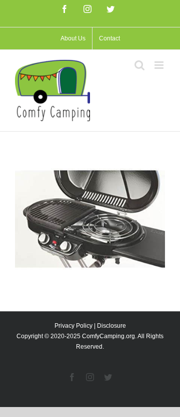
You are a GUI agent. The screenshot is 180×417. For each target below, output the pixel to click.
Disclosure (111, 325)
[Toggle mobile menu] (159, 65)
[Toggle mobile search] (139, 65)
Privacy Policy (73, 325)
